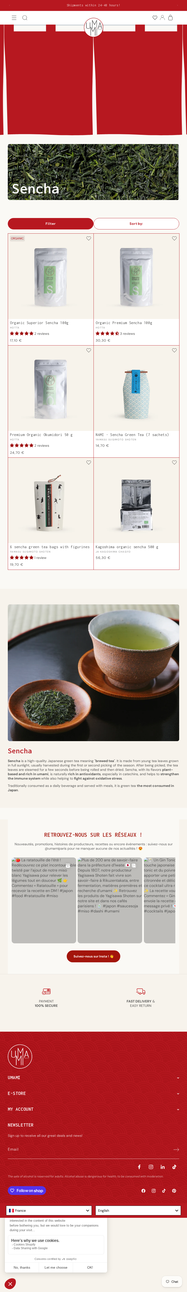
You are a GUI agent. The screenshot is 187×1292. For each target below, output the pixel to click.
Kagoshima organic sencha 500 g (127, 547)
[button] (14, 18)
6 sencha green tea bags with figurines (50, 547)
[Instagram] (151, 1167)
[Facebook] (139, 1167)
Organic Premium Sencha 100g (124, 323)
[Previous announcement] (9, 5)
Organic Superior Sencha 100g (39, 323)
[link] (155, 18)
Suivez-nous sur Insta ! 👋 (93, 956)
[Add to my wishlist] (88, 239)
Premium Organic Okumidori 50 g (41, 435)
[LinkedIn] (163, 1167)
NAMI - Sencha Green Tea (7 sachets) (132, 435)
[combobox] (49, 1210)
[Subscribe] (173, 1149)
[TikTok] (174, 1167)
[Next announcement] (177, 5)
